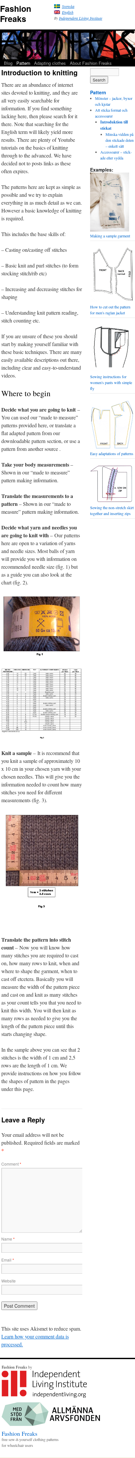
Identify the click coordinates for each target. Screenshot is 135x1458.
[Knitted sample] (41, 908)
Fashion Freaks (15, 14)
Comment (11, 1164)
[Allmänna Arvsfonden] (51, 1424)
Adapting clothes (50, 63)
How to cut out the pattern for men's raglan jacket (110, 309)
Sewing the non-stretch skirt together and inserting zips (112, 510)
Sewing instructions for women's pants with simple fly (111, 382)
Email (7, 1260)
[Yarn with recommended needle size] (41, 655)
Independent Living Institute (80, 18)
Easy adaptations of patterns (111, 453)
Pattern (23, 63)
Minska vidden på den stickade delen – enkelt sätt (120, 140)
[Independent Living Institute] (44, 1396)
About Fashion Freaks (91, 63)
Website (8, 1280)
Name (8, 1239)
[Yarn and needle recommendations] (41, 737)
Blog (8, 63)
